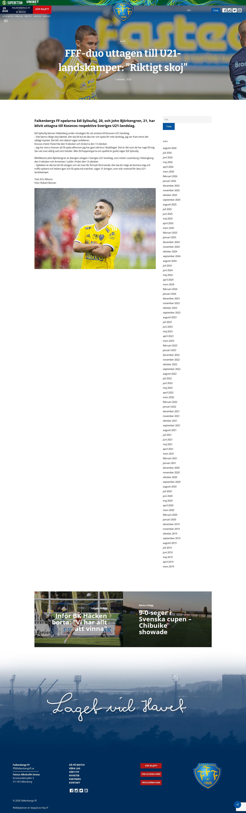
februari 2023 (170, 345)
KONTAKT (74, 782)
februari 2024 (170, 289)
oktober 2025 (170, 195)
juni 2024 (168, 270)
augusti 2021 (170, 430)
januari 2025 (169, 237)
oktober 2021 (170, 420)
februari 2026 (170, 176)
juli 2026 (167, 152)
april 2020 (168, 505)
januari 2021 (169, 463)
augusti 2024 (170, 260)
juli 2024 (167, 265)
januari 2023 (169, 350)
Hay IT (45, 807)
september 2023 (171, 312)
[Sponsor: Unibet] (33, 4)
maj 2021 (168, 444)
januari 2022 (169, 406)
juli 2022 (167, 378)
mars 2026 (168, 171)
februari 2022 (170, 402)
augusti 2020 (170, 486)
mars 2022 (168, 397)
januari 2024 (169, 293)
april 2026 (168, 166)
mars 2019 (168, 566)
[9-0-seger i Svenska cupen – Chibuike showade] (167, 619)
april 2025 (168, 223)
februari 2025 (170, 232)
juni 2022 (168, 383)
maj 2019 (168, 557)
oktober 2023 (170, 307)
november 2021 (171, 416)
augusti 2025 (170, 204)
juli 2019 (167, 547)
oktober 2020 (170, 477)
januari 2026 (169, 181)
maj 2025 (168, 218)
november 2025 (171, 190)
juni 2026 (168, 157)
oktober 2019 (170, 533)
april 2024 (168, 279)
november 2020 (171, 472)
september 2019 (171, 538)
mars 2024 (168, 284)
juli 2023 (167, 322)
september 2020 (171, 481)
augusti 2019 (170, 543)
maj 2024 (168, 275)
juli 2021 (167, 434)
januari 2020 (169, 519)
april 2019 (168, 561)
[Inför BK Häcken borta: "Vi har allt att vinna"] (78, 619)
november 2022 (171, 359)
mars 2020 (168, 510)
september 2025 (171, 199)
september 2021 (171, 425)
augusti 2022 (170, 373)
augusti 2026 (170, 148)
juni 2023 (168, 326)
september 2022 (171, 369)
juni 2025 (168, 213)
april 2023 (168, 336)
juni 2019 (168, 552)
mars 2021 (168, 453)
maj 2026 (168, 162)
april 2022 (168, 392)
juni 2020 (168, 496)
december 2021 (171, 411)
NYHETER (74, 775)
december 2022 (171, 354)
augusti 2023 (170, 317)
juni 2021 (168, 439)
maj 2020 (168, 500)
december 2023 (171, 298)
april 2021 (168, 449)
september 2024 (171, 256)
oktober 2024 (170, 251)
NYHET (123, 41)
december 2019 (171, 524)
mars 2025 (168, 228)
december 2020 (171, 467)
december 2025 (171, 185)
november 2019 (171, 528)
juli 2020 (167, 491)
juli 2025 (167, 209)
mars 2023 (168, 340)
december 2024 (171, 242)
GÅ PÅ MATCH (77, 764)
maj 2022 (168, 387)
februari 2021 (170, 458)
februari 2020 (170, 514)
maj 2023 (168, 331)
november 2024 (171, 246)
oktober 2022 (170, 364)
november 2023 (171, 303)
